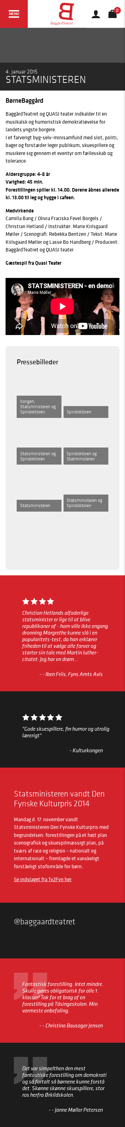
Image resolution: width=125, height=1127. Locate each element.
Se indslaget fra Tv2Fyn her (43, 879)
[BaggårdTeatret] (62, 14)
